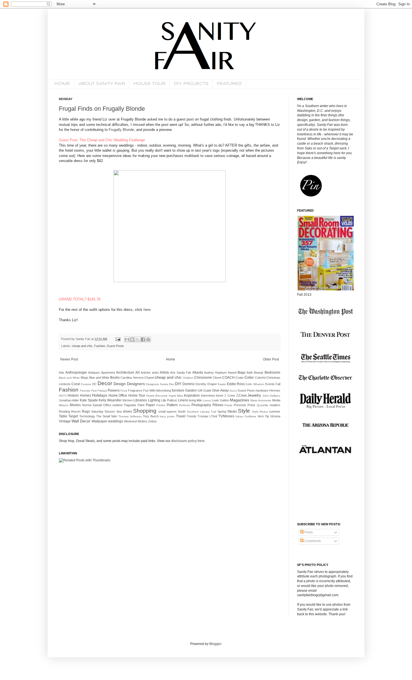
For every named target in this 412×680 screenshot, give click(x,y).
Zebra (152, 421)
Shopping (144, 411)
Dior (171, 384)
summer (274, 411)
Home (170, 359)
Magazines (239, 400)
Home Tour (136, 395)
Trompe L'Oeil (207, 416)
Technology (87, 416)
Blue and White (99, 377)
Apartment (108, 372)
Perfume (184, 405)
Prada (228, 405)
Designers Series (157, 384)
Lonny (207, 400)
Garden (191, 390)
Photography (201, 405)
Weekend (130, 421)
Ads (61, 372)
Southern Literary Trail (201, 411)
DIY (178, 383)
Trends (191, 416)
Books (115, 378)
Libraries (140, 400)
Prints (251, 405)
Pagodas (130, 405)
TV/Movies (226, 416)
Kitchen (127, 400)
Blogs (84, 377)
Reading (64, 411)
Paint (141, 405)
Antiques (94, 372)
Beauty (258, 372)
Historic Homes (79, 395)
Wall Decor (81, 421)
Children (188, 377)
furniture (178, 390)
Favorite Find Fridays (93, 390)
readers (275, 405)
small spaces (167, 411)
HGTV (63, 395)
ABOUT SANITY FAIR (101, 84)
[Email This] (127, 339)
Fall (278, 384)
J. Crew (229, 395)
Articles (146, 372)
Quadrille (262, 405)
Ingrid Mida (176, 395)
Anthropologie (76, 372)
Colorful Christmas (267, 377)
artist (155, 372)
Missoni (63, 405)
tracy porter (167, 416)
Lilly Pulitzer (169, 400)
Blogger (215, 644)
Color (249, 377)
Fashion (99, 346)
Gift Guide (204, 390)
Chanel (149, 377)
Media (276, 400)
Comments (312, 541)
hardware (262, 390)
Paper (150, 405)
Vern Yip (263, 416)
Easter (222, 384)
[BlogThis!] (132, 339)
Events (270, 384)
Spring (221, 411)
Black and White (69, 377)
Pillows (217, 405)
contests (65, 384)
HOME (62, 84)
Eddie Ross (236, 384)
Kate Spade (89, 400)
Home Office (117, 395)
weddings (115, 421)
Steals (232, 411)
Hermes (274, 390)
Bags (242, 372)
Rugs (86, 411)
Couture (86, 384)
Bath (250, 372)
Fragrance (135, 390)
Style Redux (260, 411)
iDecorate (161, 395)
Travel (181, 416)
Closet (217, 377)
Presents (240, 405)
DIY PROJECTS (191, 84)
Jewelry (254, 395)
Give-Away (220, 390)
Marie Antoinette (260, 400)
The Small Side (106, 416)
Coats (239, 377)
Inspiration (192, 395)
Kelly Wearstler (110, 400)
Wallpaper (99, 421)
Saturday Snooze (103, 411)
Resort (75, 411)
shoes (127, 411)
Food (124, 390)
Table (63, 416)
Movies (75, 405)
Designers (136, 383)
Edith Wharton (255, 384)
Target (73, 416)
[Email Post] (117, 339)
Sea (119, 411)
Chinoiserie (203, 378)
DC (94, 384)
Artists (164, 372)
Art (137, 372)
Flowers (114, 390)
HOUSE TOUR (149, 84)
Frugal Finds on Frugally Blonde (102, 108)
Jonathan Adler (69, 400)
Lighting (154, 400)
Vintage (65, 421)
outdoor (117, 405)
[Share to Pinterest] (148, 339)
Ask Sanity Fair (180, 372)
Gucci (233, 390)
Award (232, 372)
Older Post (271, 359)
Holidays (99, 395)
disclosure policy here (187, 441)
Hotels (150, 395)
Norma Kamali (92, 405)
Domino (188, 384)
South (182, 411)
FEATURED (229, 84)
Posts (308, 532)
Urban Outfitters (245, 416)
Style (244, 411)
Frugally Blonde (121, 130)
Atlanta (197, 372)
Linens (183, 400)
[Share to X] (137, 339)
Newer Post (69, 359)
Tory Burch (150, 416)
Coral (75, 384)
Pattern (172, 405)
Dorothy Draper (206, 384)
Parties (160, 405)
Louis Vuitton (220, 400)
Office (107, 405)
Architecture (125, 372)
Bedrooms (272, 372)
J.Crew (241, 395)
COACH (228, 378)
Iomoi (219, 395)
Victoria (275, 416)
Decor (105, 383)
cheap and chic (82, 346)
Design (120, 383)
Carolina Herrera (132, 377)
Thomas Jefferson (130, 416)
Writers (142, 421)
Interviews (208, 395)
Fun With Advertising (157, 390)
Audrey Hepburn (215, 372)
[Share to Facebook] (143, 339)
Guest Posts (115, 346)
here (147, 309)
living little (195, 400)
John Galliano (271, 395)
